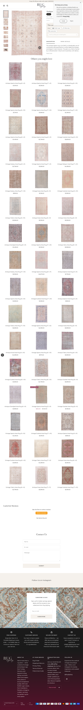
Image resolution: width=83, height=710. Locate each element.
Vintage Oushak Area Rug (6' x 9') (68, 406)
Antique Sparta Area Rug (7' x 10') (42, 245)
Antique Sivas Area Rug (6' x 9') (41, 218)
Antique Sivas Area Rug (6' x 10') (15, 352)
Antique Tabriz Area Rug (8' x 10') (41, 379)
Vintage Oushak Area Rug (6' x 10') (67, 137)
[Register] (59, 687)
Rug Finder (36, 660)
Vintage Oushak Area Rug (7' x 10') (41, 299)
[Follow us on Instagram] (67, 679)
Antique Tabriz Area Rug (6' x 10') (15, 218)
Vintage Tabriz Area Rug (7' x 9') (41, 460)
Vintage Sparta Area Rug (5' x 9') (41, 406)
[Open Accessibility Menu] (2, 355)
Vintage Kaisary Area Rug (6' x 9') (15, 164)
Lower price (53, 31)
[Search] (7, 5)
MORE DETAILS (65, 41)
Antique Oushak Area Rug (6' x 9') (68, 379)
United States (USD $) (9, 703)
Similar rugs (57, 28)
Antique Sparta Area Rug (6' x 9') (15, 83)
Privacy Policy (37, 666)
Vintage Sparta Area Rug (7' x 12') (41, 325)
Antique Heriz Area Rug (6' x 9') (67, 245)
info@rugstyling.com (70, 644)
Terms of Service (37, 668)
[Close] (80, 2)
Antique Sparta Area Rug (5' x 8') (67, 299)
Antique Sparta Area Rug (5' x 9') (67, 272)
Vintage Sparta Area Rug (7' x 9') (41, 164)
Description (50, 41)
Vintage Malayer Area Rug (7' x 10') (67, 164)
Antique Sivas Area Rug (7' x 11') (41, 487)
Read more (49, 53)
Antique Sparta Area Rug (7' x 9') (41, 83)
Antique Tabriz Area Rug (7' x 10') (15, 325)
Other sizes (67, 28)
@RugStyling (68, 674)
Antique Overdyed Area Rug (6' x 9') (15, 245)
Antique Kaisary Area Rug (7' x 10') (15, 272)
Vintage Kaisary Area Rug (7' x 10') (15, 191)
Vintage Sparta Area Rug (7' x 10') (41, 110)
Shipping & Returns (38, 663)
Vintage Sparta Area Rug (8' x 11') (41, 272)
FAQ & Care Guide (38, 671)
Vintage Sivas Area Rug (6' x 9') (41, 191)
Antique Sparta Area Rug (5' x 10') (15, 299)
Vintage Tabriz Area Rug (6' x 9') (15, 487)
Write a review (41, 513)
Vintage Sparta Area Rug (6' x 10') (68, 83)
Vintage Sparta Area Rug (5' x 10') (15, 433)
